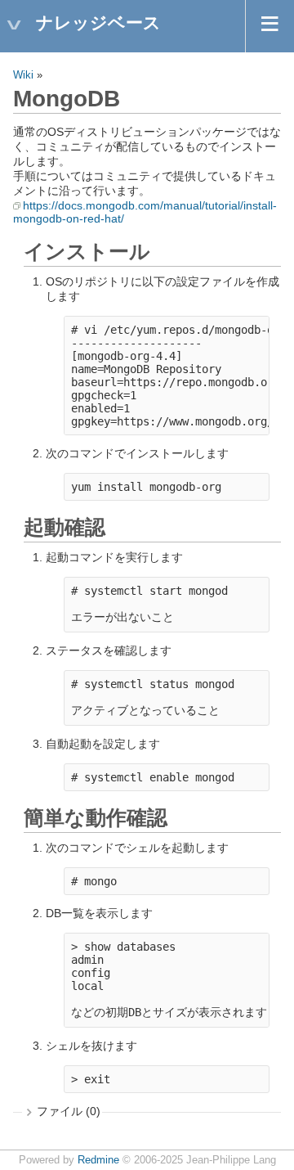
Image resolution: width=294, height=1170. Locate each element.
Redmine (98, 1160)
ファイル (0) (68, 1111)
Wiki (23, 75)
